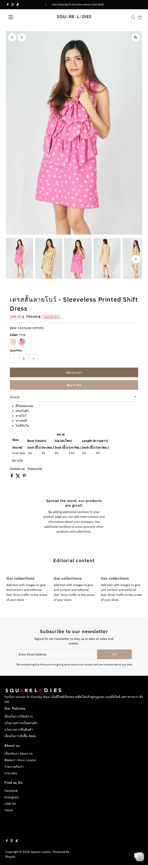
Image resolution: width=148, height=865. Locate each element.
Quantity (16, 350)
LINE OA (10, 804)
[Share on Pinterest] (24, 476)
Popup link (35, 468)
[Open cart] (140, 17)
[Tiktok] (18, 4)
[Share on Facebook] (12, 476)
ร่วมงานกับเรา (14, 766)
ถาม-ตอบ (10, 773)
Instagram (11, 797)
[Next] (102, 4)
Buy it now (74, 385)
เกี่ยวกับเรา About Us (18, 753)
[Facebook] (7, 4)
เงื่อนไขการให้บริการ (18, 716)
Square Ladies (40, 852)
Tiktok (8, 810)
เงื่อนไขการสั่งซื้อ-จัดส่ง (20, 736)
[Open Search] (133, 17)
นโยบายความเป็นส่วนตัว (21, 723)
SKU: (13, 328)
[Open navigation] (22, 17)
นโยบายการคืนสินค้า (18, 729)
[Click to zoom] (135, 37)
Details (15, 397)
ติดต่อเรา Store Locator (20, 760)
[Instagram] (12, 4)
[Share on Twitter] (18, 476)
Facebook (11, 791)
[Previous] (45, 4)
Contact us (17, 468)
